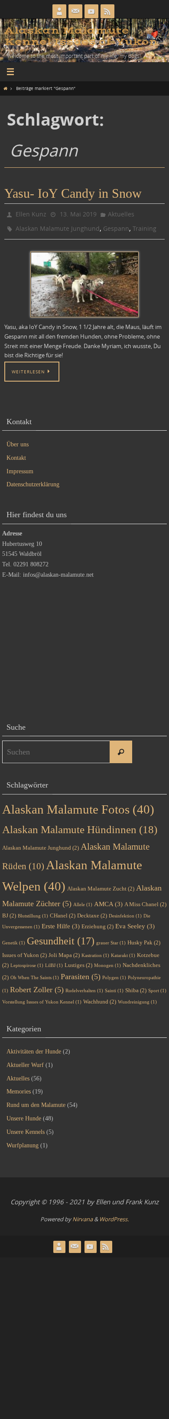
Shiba (135, 986)
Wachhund (99, 997)
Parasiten (81, 972)
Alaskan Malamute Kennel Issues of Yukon (81, 36)
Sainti (114, 986)
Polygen (114, 973)
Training (144, 226)
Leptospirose (26, 961)
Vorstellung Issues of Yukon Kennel (41, 998)
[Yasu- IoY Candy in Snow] (84, 281)
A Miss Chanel (145, 900)
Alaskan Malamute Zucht (100, 884)
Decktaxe (92, 911)
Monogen (107, 961)
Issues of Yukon (24, 950)
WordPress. (114, 1215)
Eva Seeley (135, 922)
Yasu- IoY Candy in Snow (73, 193)
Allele (82, 900)
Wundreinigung (137, 998)
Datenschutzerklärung (32, 480)
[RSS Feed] (107, 11)
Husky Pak (143, 938)
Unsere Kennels (25, 1128)
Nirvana (82, 1215)
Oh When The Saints (34, 973)
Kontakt (16, 454)
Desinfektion (125, 912)
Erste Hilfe (61, 922)
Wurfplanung (22, 1141)
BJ (9, 911)
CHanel (62, 911)
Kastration (95, 951)
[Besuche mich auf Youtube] (91, 11)
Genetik (13, 939)
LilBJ (54, 961)
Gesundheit (60, 937)
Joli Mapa (64, 950)
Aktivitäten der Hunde (33, 1047)
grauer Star (111, 939)
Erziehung (97, 922)
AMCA (108, 900)
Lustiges (78, 961)
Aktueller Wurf (25, 1061)
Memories (18, 1087)
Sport (157, 986)
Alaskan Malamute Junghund (58, 226)
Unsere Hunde (23, 1114)
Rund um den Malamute (35, 1101)
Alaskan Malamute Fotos (78, 805)
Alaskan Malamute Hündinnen (79, 825)
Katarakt (123, 951)
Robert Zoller (37, 985)
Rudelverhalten (84, 986)
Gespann (116, 226)
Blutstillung (33, 912)
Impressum (19, 467)
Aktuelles (121, 213)
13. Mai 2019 (78, 213)
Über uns (17, 440)
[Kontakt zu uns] (75, 11)
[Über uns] (59, 11)
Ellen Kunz (31, 213)
